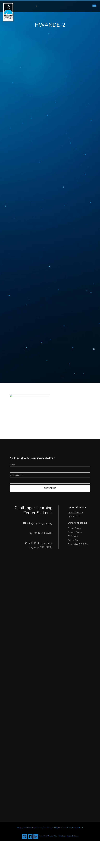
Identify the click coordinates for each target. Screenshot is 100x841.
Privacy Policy (52, 836)
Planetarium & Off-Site (78, 544)
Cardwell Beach (77, 828)
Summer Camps (75, 532)
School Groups (74, 528)
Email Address (16, 475)
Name (12, 464)
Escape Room (74, 540)
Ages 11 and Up (75, 512)
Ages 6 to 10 (74, 516)
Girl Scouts (73, 536)
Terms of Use (43, 836)
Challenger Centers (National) (68, 836)
